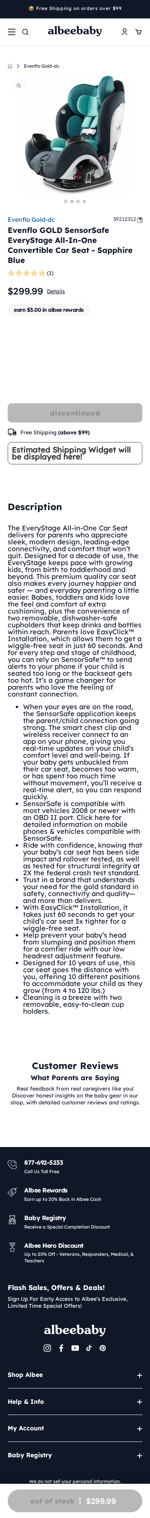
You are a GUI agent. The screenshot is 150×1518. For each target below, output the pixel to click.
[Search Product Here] (25, 32)
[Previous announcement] (10, 9)
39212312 (124, 219)
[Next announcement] (139, 9)
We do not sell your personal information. (75, 1481)
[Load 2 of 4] (72, 201)
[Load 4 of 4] (84, 201)
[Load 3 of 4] (78, 201)
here (102, 817)
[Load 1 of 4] (66, 201)
